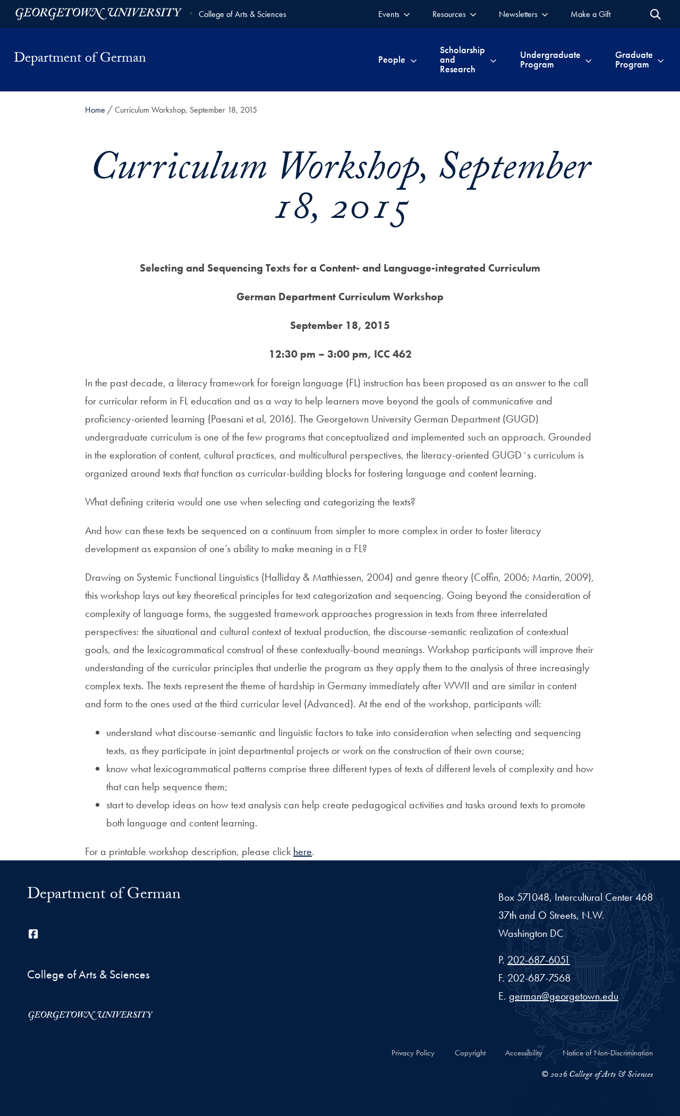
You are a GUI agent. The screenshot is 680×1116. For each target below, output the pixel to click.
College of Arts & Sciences (242, 14)
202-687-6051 (538, 960)
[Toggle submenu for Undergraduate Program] (588, 59)
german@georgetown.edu (563, 996)
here (302, 851)
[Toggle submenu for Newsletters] (545, 14)
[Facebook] (33, 934)
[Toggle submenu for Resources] (473, 14)
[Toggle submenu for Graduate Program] (660, 59)
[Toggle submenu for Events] (407, 14)
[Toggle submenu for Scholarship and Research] (493, 59)
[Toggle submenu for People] (413, 59)
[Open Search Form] (655, 14)
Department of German (80, 59)
